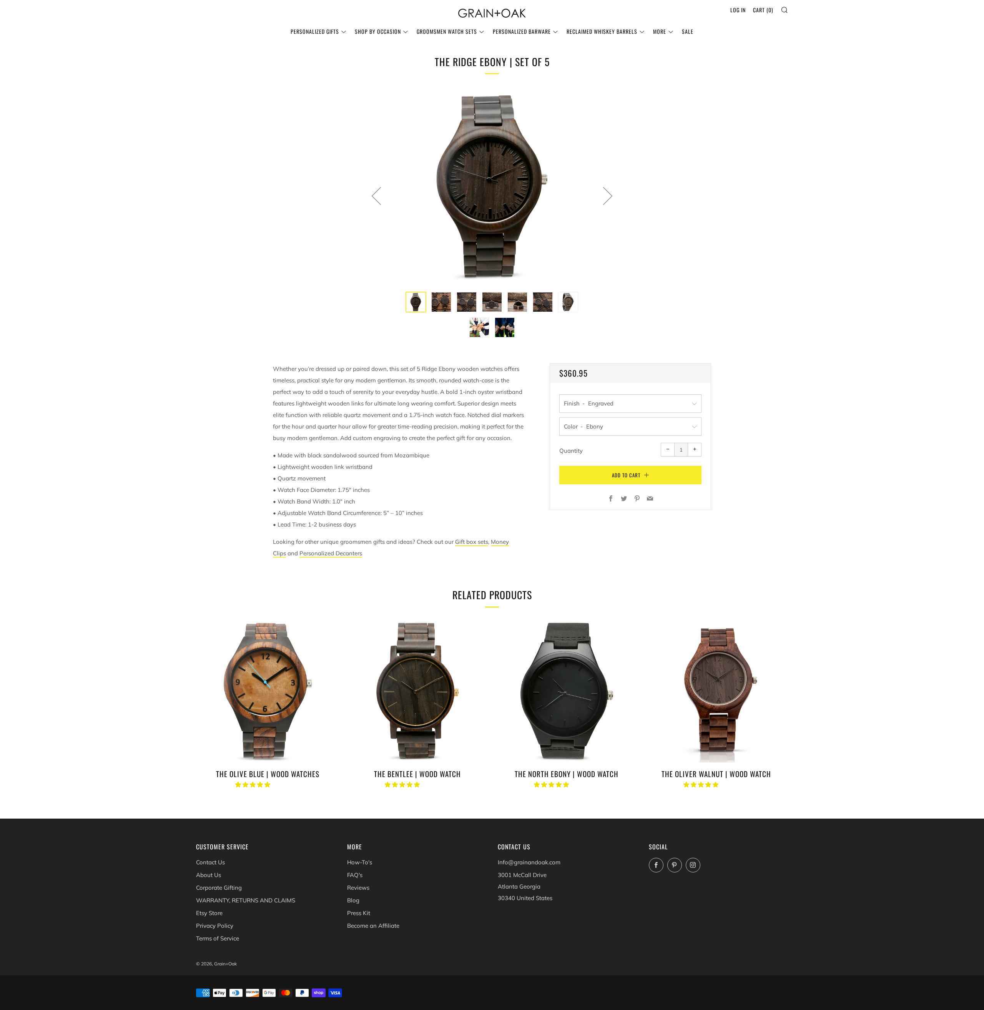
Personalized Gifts (315, 31)
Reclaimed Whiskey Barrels (602, 31)
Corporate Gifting (219, 887)
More (659, 31)
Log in (738, 10)
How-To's (359, 862)
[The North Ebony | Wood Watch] (567, 691)
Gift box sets (471, 541)
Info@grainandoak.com (529, 862)
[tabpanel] (492, 186)
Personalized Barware (522, 31)
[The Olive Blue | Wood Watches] (268, 691)
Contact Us (210, 862)
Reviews (358, 887)
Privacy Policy (214, 925)
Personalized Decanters (330, 553)
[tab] (416, 302)
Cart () (763, 10)
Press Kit (358, 913)
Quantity (571, 450)
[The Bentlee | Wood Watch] (417, 691)
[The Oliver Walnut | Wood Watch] (716, 691)
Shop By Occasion (378, 31)
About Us (208, 875)
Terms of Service (217, 938)
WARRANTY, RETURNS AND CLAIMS (245, 900)
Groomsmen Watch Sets (447, 31)
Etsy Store (209, 913)
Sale (687, 31)
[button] (253, 784)
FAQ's (354, 875)
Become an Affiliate (373, 925)
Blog (353, 900)
